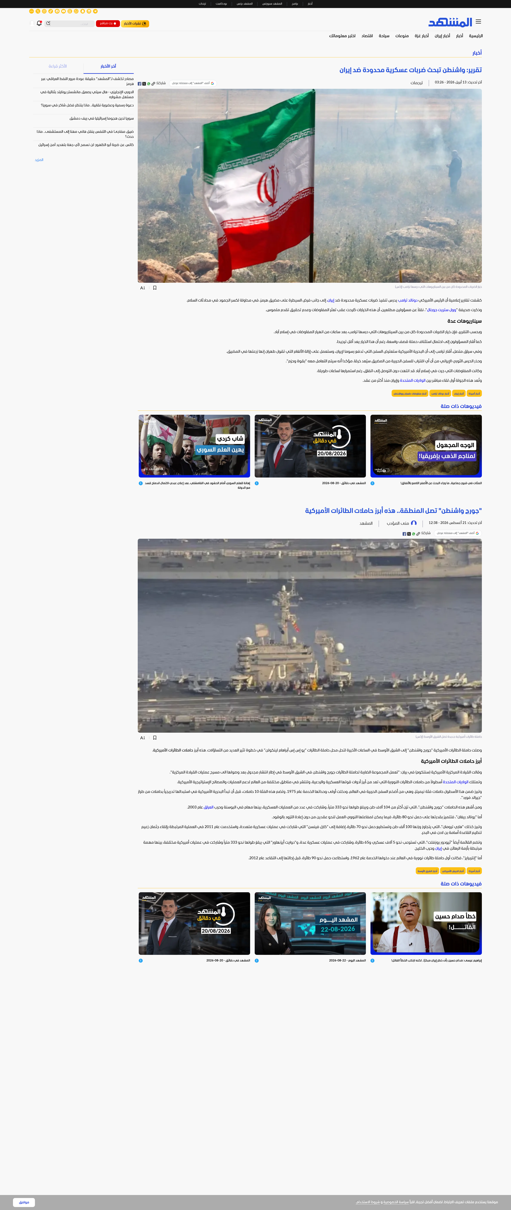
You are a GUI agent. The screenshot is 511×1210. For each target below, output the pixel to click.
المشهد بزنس (245, 4)
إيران (331, 300)
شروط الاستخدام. (368, 1202)
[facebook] (139, 84)
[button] (255, 53)
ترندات (202, 4)
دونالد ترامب (408, 300)
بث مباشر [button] (106, 23)
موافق (24, 1202)
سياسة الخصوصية (396, 1202)
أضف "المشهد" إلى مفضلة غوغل (191, 83)
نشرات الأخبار (132, 23)
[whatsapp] (149, 84)
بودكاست (221, 4)
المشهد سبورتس (272, 4)
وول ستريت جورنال (441, 310)
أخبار (310, 4)
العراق (208, 807)
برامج (295, 4)
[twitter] (144, 84)
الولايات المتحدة (412, 381)
